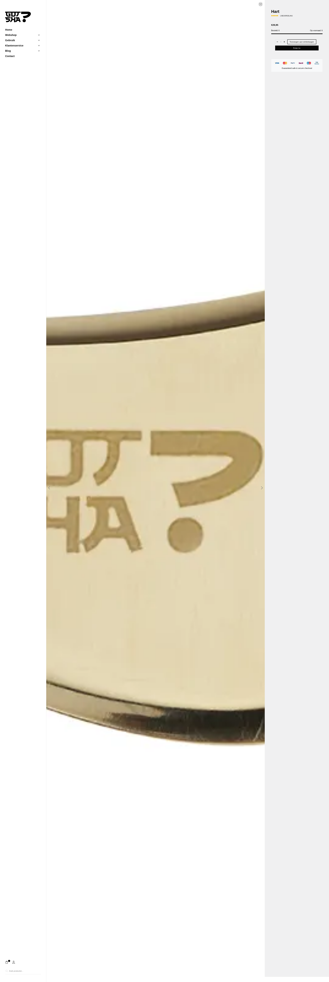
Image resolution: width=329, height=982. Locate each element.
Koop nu (296, 48)
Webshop (11, 35)
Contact (10, 56)
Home (8, 29)
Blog (8, 50)
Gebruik (10, 40)
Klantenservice (14, 45)
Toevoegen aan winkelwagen (302, 42)
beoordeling (286, 16)
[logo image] (18, 17)
